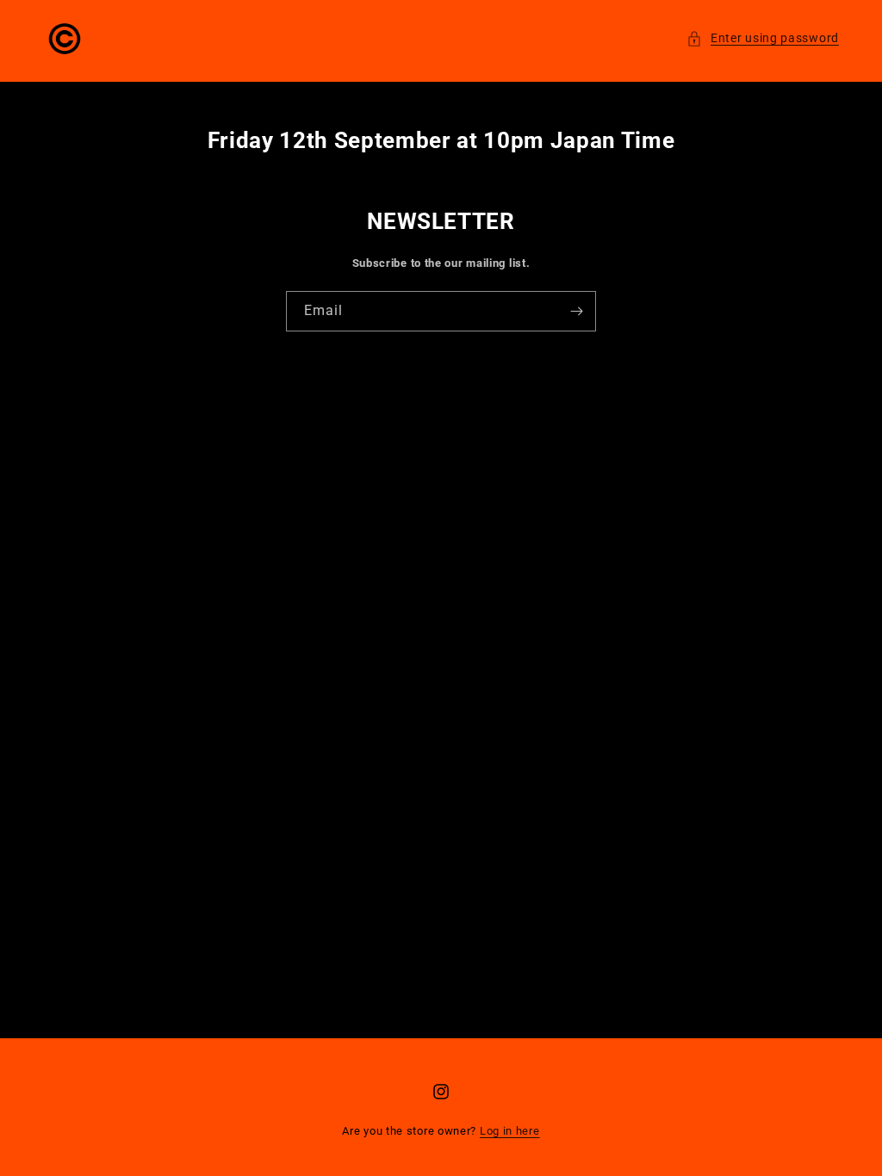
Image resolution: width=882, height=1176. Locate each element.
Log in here (510, 1130)
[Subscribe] (576, 311)
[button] (762, 38)
